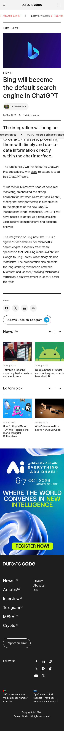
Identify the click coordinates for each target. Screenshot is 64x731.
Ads (35, 590)
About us (38, 585)
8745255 (7, 701)
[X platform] (15, 308)
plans (34, 171)
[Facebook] (6, 308)
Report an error (17, 643)
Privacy (38, 580)
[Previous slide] (50, 331)
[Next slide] (60, 331)
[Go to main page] (19, 564)
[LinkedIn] (24, 308)
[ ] (7, 73)
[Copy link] (33, 308)
